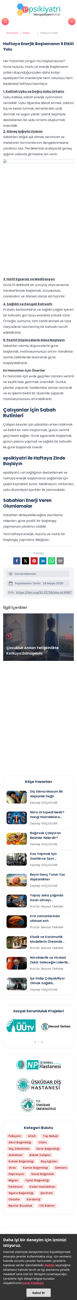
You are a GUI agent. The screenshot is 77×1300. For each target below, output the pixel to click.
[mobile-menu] (71, 21)
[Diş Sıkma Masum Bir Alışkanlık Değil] (17, 797)
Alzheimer (15, 1155)
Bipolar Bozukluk (20, 1206)
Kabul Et (38, 1293)
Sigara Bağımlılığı (20, 1193)
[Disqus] (38, 716)
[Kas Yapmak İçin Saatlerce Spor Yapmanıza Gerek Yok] (17, 859)
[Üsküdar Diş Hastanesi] (38, 1085)
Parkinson (15, 1187)
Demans (61, 1168)
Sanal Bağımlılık (42, 1174)
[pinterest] (34, 560)
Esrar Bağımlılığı (48, 1149)
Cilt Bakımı (46, 1206)
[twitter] (25, 560)
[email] (60, 560)
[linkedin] (42, 560)
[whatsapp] (51, 560)
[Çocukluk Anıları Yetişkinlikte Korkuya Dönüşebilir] (38, 637)
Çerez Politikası (33, 1283)
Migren (13, 1180)
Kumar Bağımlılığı (35, 1168)
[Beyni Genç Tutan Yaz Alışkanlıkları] (17, 880)
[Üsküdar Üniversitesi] (38, 1105)
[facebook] (16, 560)
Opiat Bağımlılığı (37, 1180)
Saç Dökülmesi (18, 1149)
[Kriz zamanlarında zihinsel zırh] (17, 921)
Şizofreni (46, 1193)
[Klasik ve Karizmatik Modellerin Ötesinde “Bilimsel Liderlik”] (17, 942)
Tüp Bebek (50, 1136)
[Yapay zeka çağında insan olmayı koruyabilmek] (17, 901)
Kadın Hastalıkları (42, 1187)
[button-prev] (35, 1042)
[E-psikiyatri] (38, 9)
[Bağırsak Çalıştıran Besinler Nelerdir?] (17, 838)
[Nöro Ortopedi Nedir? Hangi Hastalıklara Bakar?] (17, 818)
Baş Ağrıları (49, 1161)
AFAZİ (32, 1136)
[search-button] (5, 21)
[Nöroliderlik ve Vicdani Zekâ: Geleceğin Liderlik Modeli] (17, 963)
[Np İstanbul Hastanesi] (38, 1065)
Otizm (42, 1142)
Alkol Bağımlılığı (19, 1142)
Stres (12, 1168)
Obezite (14, 1199)
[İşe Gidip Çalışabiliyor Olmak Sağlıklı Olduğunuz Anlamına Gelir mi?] (17, 984)
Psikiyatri (14, 1136)
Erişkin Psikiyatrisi (29, 33)
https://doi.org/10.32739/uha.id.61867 (44, 592)
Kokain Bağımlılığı (21, 1161)
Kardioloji (33, 1199)
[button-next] (41, 1042)
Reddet (49, 1265)
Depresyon (16, 1174)
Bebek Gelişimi (40, 1155)
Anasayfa (12, 33)
